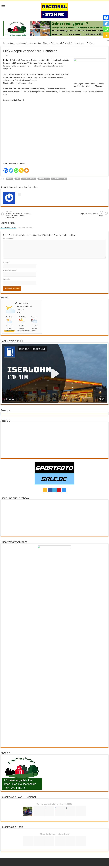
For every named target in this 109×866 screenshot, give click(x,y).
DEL (63, 43)
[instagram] (64, 490)
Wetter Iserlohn (22, 303)
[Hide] (108, 40)
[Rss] (45, 490)
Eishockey (55, 43)
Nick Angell (44, 179)
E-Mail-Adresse (10, 271)
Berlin (9, 179)
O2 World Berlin (59, 179)
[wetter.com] (9, 331)
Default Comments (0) (8, 227)
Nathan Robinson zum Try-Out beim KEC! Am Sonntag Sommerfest (19, 215)
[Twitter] (11, 170)
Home (5, 43)
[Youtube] (59, 490)
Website (6, 279)
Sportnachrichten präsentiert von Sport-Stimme (29, 43)
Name (6, 262)
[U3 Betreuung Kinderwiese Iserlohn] (54, 28)
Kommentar (8, 239)
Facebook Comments (25, 227)
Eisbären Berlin (29, 179)
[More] (26, 170)
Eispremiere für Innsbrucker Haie (91, 214)
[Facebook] (5, 170)
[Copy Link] (21, 170)
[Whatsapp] (16, 170)
